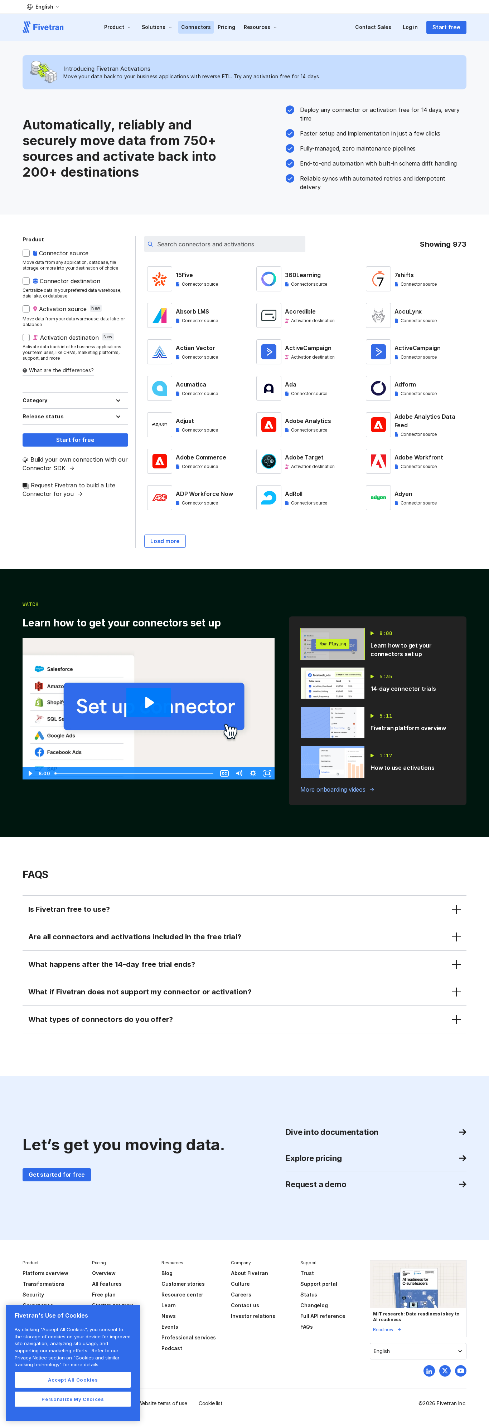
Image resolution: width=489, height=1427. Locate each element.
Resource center (182, 1294)
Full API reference (322, 1316)
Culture (240, 1284)
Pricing (226, 27)
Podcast (171, 1348)
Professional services (188, 1337)
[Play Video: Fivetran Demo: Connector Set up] (148, 702)
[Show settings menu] (253, 773)
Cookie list (211, 1403)
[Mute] (239, 773)
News (168, 1316)
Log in (410, 27)
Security (33, 1294)
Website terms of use (162, 1403)
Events (169, 1327)
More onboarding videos (332, 789)
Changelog (314, 1305)
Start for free (75, 439)
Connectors (196, 27)
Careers (241, 1294)
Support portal (318, 1284)
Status (308, 1294)
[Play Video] (30, 773)
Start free (446, 27)
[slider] (134, 773)
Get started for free (57, 1174)
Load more (165, 541)
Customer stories (183, 1284)
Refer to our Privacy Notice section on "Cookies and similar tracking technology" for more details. (67, 1357)
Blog (166, 1273)
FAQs (306, 1327)
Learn (168, 1305)
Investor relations (253, 1316)
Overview (103, 1273)
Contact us (245, 1305)
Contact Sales (373, 27)
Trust (307, 1273)
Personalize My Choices (73, 1399)
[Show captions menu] (224, 773)
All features (107, 1284)
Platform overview (45, 1273)
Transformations (43, 1284)
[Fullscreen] (267, 773)
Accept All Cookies (73, 1380)
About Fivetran (249, 1273)
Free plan (103, 1294)
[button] (43, 6)
